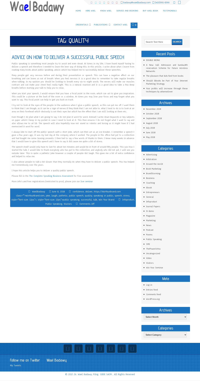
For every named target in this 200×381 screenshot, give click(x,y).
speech (118, 195)
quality (88, 195)
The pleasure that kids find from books (164, 75)
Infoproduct (128, 199)
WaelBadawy (38, 191)
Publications (101, 24)
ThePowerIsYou (153, 248)
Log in (149, 284)
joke (48, 195)
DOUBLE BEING (153, 60)
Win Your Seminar (154, 267)
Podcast (149, 229)
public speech (76, 195)
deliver (88, 191)
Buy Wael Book (150, 10)
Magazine (150, 215)
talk (95, 199)
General (150, 196)
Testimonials (170, 10)
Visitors (68, 204)
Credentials (82, 24)
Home (78, 10)
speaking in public (103, 195)
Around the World (154, 163)
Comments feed (153, 294)
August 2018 (152, 123)
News (148, 225)
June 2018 (150, 132)
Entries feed (152, 289)
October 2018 (152, 113)
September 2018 (154, 118)
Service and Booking (127, 10)
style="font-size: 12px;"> (23, 199)
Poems (149, 234)
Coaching (150, 182)
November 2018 (153, 109)
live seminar (87, 181)
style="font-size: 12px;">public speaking (59, 199)
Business (150, 178)
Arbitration (151, 159)
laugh (54, 195)
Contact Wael (120, 24)
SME (148, 244)
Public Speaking (53, 204)
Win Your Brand (106, 199)
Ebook (149, 187)
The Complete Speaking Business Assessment (51, 175)
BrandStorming (153, 173)
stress (126, 195)
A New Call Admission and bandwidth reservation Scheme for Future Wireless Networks (167, 68)
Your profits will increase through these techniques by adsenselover (167, 90)
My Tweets (15, 365)
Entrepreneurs (152, 192)
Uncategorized (153, 253)
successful (86, 199)
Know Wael (106, 10)
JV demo (150, 211)
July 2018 (150, 127)
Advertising (151, 154)
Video (149, 258)
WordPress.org (153, 299)
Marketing (151, 220)
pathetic (63, 195)
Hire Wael (91, 10)
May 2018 (150, 137)
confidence (78, 191)
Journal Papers (153, 206)
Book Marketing (153, 168)
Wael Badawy (57, 360)
